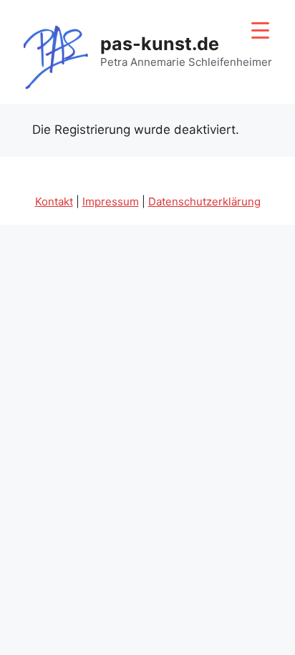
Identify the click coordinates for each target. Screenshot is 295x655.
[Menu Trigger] (260, 30)
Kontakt (54, 201)
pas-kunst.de (159, 43)
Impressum (110, 201)
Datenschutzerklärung (204, 201)
